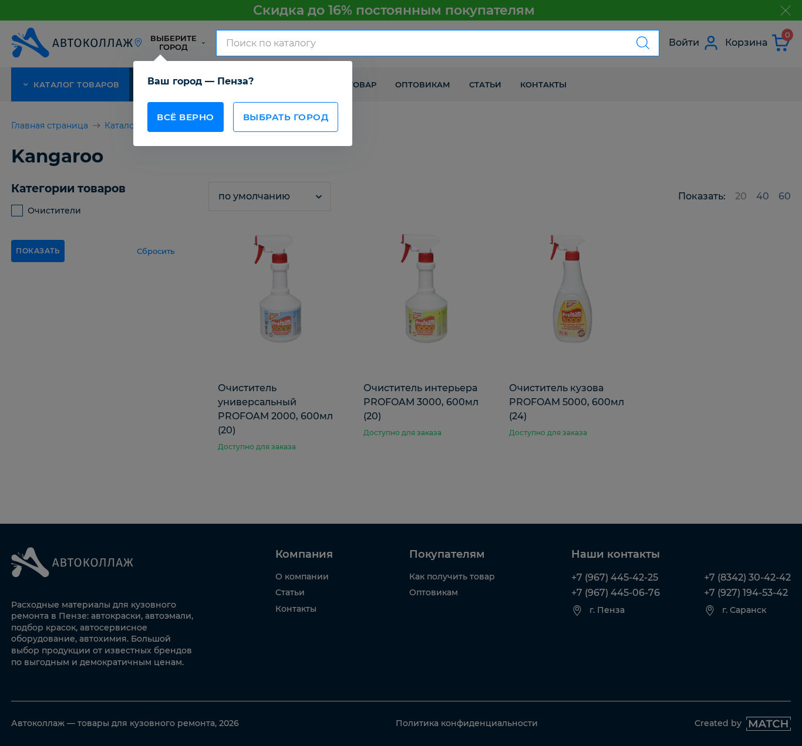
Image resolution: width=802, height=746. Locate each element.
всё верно (185, 117)
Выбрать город (286, 117)
